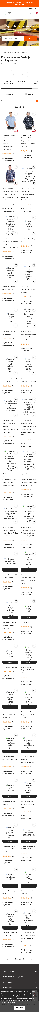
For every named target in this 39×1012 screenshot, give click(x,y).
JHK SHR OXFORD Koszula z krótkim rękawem (9, 625)
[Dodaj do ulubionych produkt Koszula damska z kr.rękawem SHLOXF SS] (15, 735)
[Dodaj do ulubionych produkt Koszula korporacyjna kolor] (15, 869)
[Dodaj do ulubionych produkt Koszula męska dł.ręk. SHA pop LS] (15, 911)
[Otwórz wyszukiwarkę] (26, 13)
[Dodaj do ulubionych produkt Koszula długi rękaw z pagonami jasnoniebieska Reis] (34, 735)
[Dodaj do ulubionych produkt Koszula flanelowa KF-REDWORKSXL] (34, 824)
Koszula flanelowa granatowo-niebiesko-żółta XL (9, 849)
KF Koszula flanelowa (9, 667)
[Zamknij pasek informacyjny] (37, 3)
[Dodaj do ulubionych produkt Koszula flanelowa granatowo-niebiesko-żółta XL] (15, 824)
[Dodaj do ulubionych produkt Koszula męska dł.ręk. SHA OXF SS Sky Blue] (15, 357)
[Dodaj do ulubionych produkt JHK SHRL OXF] (34, 601)
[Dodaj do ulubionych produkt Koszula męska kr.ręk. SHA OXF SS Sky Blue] (34, 357)
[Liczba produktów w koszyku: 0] (35, 13)
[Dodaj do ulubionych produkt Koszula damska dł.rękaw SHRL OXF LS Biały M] (15, 690)
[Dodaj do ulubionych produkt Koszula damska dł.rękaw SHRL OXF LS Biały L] (34, 645)
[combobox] (19, 101)
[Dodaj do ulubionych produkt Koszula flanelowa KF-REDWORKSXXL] (15, 553)
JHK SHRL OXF (26, 622)
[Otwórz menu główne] (2, 13)
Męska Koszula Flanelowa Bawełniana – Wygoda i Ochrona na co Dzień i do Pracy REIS (10, 194)
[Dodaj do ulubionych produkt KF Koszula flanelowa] (15, 645)
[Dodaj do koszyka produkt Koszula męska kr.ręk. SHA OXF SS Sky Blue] (34, 373)
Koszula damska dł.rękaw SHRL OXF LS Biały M (9, 714)
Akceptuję (19, 1008)
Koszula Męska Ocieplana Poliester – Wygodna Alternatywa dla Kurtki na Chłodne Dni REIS (28, 140)
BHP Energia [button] (7, 987)
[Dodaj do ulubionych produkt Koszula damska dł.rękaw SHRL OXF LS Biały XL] (34, 690)
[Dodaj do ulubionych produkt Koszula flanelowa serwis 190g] (15, 309)
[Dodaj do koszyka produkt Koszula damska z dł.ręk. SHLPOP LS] (15, 281)
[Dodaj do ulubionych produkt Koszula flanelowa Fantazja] (15, 779)
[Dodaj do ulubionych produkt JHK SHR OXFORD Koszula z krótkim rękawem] (15, 601)
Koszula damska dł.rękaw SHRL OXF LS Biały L (27, 670)
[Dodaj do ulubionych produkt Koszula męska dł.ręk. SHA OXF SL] (34, 869)
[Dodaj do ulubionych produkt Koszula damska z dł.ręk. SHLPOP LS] (15, 265)
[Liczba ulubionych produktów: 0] (31, 13)
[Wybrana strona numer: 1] (19, 107)
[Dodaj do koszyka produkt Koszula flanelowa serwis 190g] (15, 325)
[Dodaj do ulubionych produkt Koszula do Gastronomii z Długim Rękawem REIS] (34, 265)
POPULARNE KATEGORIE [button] (12, 977)
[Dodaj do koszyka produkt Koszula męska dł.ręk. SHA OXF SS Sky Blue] (15, 373)
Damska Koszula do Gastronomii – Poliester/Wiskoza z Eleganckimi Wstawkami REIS (27, 194)
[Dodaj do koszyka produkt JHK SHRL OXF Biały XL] (34, 233)
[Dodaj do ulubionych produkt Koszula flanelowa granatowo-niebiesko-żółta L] (34, 779)
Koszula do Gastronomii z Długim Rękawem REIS (28, 289)
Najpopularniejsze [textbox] (8, 101)
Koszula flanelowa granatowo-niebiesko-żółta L (28, 804)
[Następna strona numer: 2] (30, 107)
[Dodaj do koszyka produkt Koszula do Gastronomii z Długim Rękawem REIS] (34, 281)
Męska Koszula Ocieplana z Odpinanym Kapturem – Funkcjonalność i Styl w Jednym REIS (29, 479)
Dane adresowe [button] (8, 971)
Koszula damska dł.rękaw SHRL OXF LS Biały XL (27, 714)
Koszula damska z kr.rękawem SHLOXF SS (9, 759)
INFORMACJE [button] (7, 982)
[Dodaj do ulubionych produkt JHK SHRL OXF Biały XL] (34, 217)
